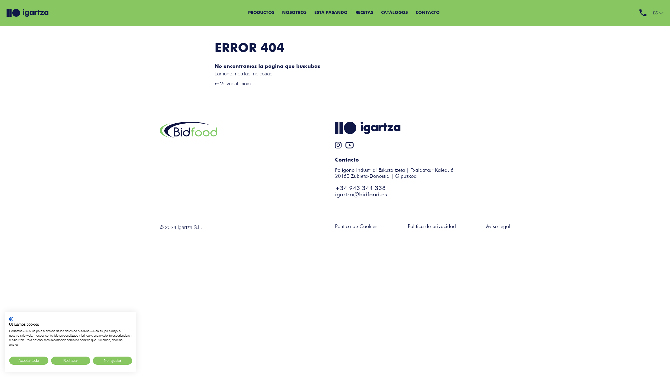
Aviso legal (498, 226)
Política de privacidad (432, 226)
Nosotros (294, 13)
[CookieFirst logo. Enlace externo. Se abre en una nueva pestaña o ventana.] (11, 319)
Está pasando (331, 13)
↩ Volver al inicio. (233, 83)
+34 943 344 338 (360, 188)
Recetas (364, 13)
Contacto (428, 13)
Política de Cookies (356, 226)
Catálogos (394, 13)
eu (655, 18)
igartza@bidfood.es (361, 195)
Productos (261, 13)
